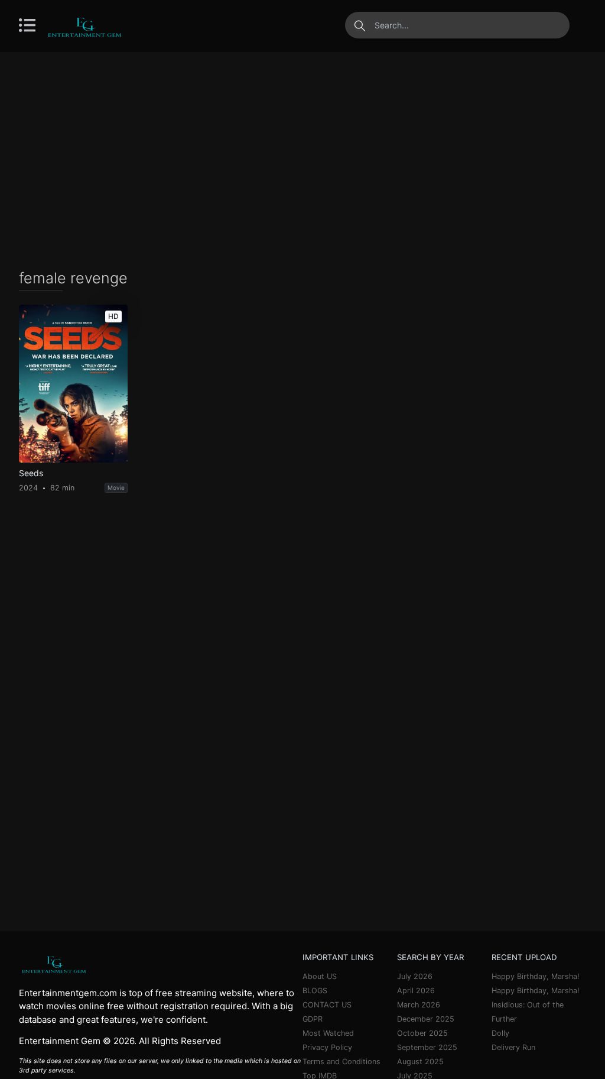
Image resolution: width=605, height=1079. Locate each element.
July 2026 (414, 976)
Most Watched (328, 1033)
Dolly (500, 1033)
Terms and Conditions (341, 1061)
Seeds (31, 473)
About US (319, 976)
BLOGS (314, 990)
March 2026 (418, 1004)
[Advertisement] (302, 160)
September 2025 (427, 1047)
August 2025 (420, 1061)
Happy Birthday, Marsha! (536, 976)
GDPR (312, 1019)
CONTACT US (327, 1004)
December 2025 (425, 1019)
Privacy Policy (327, 1047)
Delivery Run (513, 1047)
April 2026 (416, 990)
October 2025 (422, 1033)
